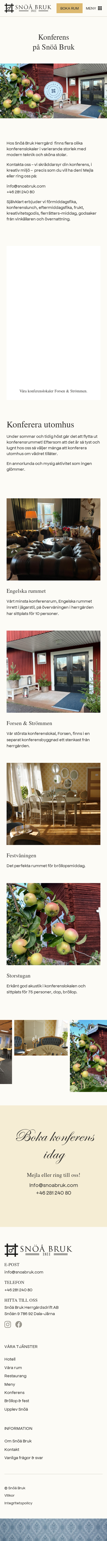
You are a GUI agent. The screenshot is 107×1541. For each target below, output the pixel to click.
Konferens (14, 1392)
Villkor (9, 1495)
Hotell (9, 1358)
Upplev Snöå (16, 1408)
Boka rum (69, 8)
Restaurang (15, 1375)
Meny (9, 1384)
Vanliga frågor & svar (23, 1457)
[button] (94, 8)
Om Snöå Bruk (18, 1440)
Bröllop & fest (16, 1400)
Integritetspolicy (18, 1502)
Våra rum (13, 1367)
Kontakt (11, 1449)
